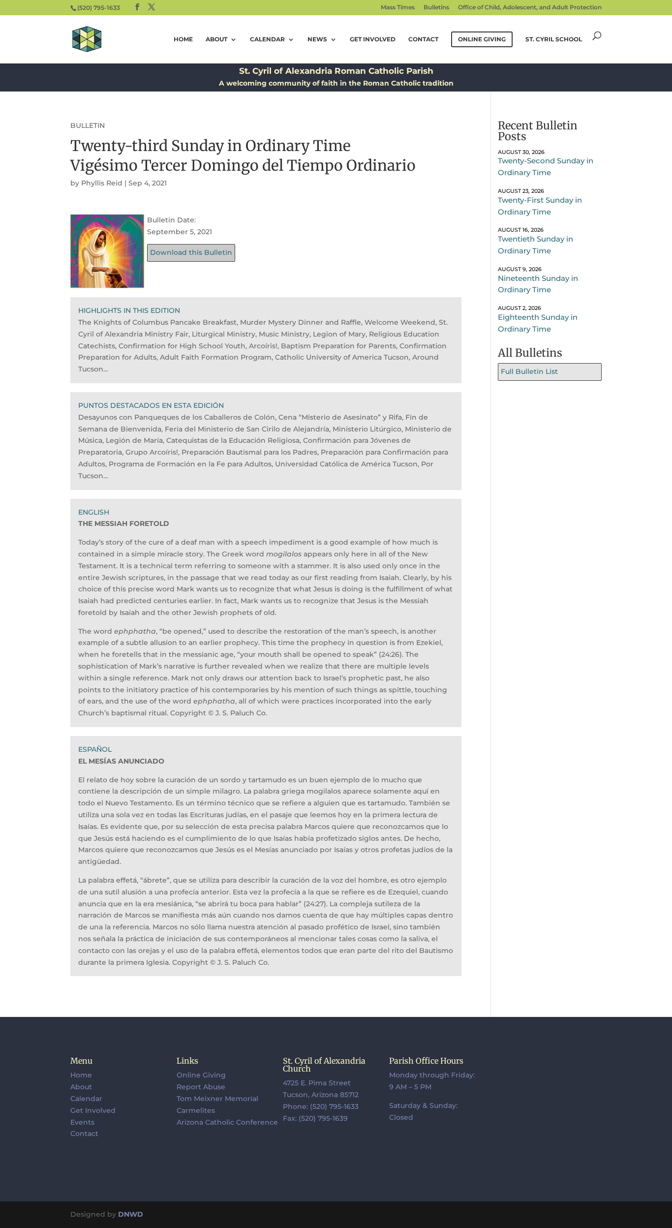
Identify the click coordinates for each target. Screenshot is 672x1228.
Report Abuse (201, 1086)
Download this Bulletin (191, 252)
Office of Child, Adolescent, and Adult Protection (530, 7)
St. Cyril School (553, 39)
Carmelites (196, 1110)
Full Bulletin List (529, 371)
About (216, 39)
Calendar (267, 39)
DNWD (130, 1214)
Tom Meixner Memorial (217, 1098)
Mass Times (398, 7)
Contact (423, 39)
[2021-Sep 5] (107, 281)
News (317, 39)
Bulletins (436, 7)
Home (183, 39)
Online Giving (201, 1075)
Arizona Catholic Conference (227, 1122)
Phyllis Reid (101, 183)
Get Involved (373, 39)
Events (82, 1122)
